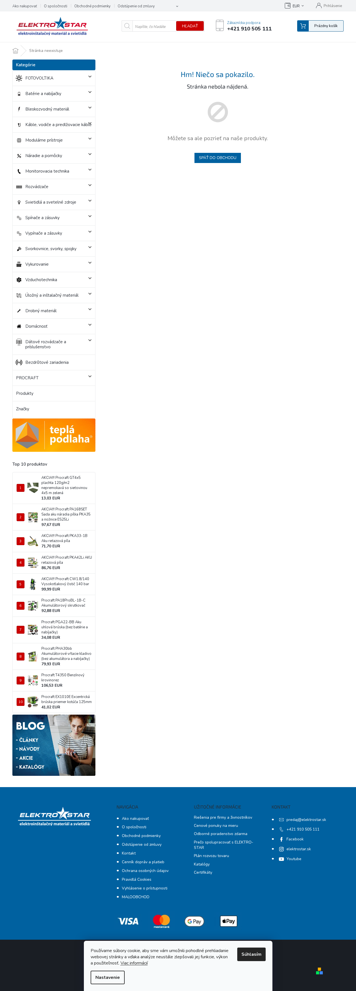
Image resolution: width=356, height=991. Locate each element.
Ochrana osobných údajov (145, 870)
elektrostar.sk (298, 849)
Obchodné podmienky (92, 6)
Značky (22, 409)
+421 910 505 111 (302, 829)
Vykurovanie (37, 264)
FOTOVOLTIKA (39, 78)
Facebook (295, 839)
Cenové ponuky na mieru (216, 825)
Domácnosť (36, 326)
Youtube (293, 859)
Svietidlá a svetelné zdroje (50, 202)
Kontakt (129, 853)
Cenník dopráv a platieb (143, 862)
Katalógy (202, 864)
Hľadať (190, 26)
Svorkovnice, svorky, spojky (51, 249)
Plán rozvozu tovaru (211, 855)
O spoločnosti (55, 6)
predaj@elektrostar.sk (306, 819)
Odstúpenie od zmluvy (136, 6)
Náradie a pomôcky (43, 155)
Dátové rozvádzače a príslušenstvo (45, 344)
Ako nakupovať (24, 6)
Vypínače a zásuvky (43, 233)
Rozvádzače (36, 187)
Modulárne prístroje (44, 140)
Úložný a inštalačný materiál (52, 295)
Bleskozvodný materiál (47, 109)
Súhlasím (251, 954)
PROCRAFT (27, 378)
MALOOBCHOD (135, 897)
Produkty (24, 393)
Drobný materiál (41, 311)
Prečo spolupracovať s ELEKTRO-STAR (223, 845)
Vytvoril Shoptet (341, 970)
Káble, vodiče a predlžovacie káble (58, 124)
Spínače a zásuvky (42, 218)
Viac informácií (134, 963)
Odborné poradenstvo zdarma (220, 833)
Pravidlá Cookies (136, 879)
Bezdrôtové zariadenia (47, 362)
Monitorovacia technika (47, 171)
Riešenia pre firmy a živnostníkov (223, 817)
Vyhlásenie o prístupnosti (144, 888)
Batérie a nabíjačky (43, 93)
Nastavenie (107, 977)
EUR (296, 6)
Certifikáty (203, 872)
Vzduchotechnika (41, 280)
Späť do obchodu (217, 157)
